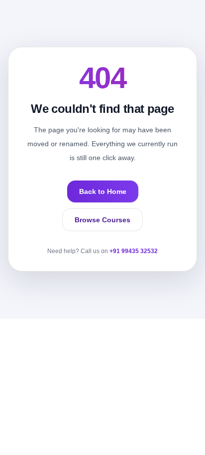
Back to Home (102, 191)
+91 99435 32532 (133, 251)
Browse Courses (102, 220)
